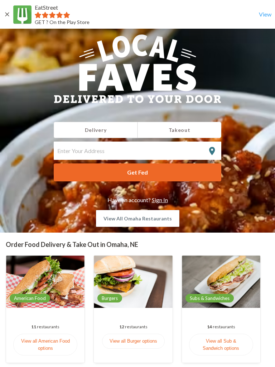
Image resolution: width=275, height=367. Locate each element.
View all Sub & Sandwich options (221, 344)
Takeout (179, 130)
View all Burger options (133, 341)
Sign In (160, 199)
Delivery (96, 130)
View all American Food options (45, 344)
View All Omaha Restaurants (137, 218)
